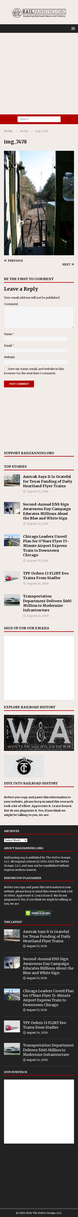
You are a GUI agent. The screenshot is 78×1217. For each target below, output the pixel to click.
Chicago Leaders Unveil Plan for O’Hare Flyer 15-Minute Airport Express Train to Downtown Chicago (46, 545)
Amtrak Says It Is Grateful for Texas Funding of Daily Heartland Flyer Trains (47, 481)
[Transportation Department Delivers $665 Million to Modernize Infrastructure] (12, 600)
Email (8, 345)
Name (8, 334)
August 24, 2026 (38, 583)
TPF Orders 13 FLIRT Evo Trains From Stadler (46, 575)
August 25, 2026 (37, 491)
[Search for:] (39, 119)
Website (9, 357)
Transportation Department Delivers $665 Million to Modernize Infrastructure (47, 603)
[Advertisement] (39, 73)
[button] (72, 28)
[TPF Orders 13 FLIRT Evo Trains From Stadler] (12, 577)
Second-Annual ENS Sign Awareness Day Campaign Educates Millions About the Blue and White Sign (47, 511)
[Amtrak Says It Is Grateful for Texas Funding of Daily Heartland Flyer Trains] (12, 480)
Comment (11, 304)
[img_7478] (39, 253)
